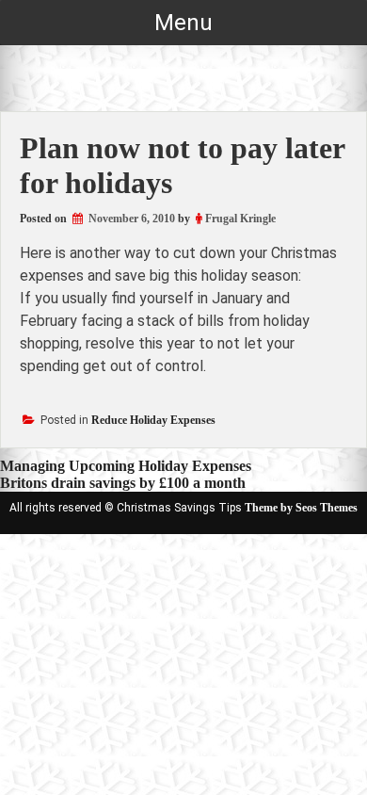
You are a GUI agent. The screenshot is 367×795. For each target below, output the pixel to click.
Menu (183, 22)
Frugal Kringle (240, 218)
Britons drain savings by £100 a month (123, 483)
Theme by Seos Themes (301, 507)
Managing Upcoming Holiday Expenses (125, 466)
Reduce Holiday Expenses (153, 420)
